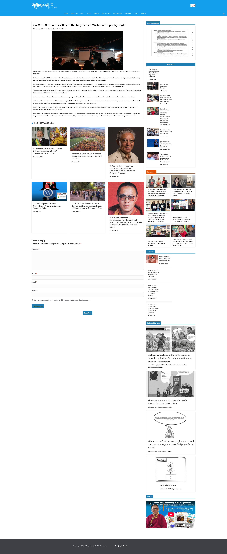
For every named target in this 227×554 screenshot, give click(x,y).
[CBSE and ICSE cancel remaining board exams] (153, 132)
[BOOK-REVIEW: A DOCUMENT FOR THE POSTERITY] (152, 261)
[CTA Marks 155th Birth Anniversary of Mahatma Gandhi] (158, 231)
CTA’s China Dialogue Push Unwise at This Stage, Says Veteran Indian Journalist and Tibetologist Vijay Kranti (158, 193)
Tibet (89, 14)
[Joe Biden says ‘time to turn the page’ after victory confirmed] (153, 143)
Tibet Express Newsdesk (52, 29)
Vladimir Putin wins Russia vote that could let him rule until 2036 (166, 98)
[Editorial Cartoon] (170, 469)
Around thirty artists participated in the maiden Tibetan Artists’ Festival (182, 219)
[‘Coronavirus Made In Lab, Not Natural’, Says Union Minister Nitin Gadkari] (153, 156)
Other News (106, 14)
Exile (82, 14)
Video (136, 14)
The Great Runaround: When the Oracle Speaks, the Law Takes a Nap (167, 402)
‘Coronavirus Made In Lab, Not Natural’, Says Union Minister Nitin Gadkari (165, 158)
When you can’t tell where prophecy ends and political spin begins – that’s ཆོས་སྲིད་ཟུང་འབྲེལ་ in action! (171, 444)
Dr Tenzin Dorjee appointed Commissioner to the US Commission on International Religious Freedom (122, 169)
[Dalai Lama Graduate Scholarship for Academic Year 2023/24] (168, 53)
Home (66, 14)
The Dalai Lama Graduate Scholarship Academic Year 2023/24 (168, 32)
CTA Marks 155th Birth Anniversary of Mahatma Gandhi (156, 243)
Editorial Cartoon (168, 485)
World (96, 14)
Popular (172, 64)
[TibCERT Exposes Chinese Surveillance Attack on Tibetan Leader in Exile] (49, 183)
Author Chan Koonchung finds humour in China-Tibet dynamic (153, 308)
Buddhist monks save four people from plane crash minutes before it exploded (87, 156)
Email (34, 282)
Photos (143, 14)
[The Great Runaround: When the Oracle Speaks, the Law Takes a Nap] (170, 384)
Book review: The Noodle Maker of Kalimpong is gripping (153, 273)
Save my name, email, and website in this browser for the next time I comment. (62, 300)
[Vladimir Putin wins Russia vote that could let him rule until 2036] (153, 98)
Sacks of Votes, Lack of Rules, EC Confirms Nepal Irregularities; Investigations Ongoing (170, 356)
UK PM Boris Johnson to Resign (164, 86)
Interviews (117, 14)
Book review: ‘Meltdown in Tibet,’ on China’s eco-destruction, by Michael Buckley (153, 290)
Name (34, 273)
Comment (36, 249)
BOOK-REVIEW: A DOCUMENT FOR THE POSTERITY (164, 259)
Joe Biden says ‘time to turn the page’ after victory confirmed (166, 144)
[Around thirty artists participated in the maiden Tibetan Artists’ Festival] (183, 205)
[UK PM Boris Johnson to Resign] (153, 86)
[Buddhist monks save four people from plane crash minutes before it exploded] (87, 128)
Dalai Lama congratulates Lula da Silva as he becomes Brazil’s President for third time (47, 151)
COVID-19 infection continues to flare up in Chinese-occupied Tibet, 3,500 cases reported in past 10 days (87, 205)
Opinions (127, 14)
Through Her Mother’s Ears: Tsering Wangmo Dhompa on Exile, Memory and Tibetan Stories (182, 193)
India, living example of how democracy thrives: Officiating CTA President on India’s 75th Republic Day (165, 115)
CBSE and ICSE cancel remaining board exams (166, 131)
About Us (74, 14)
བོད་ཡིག (193, 5)
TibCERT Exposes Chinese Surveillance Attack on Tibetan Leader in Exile (47, 205)
